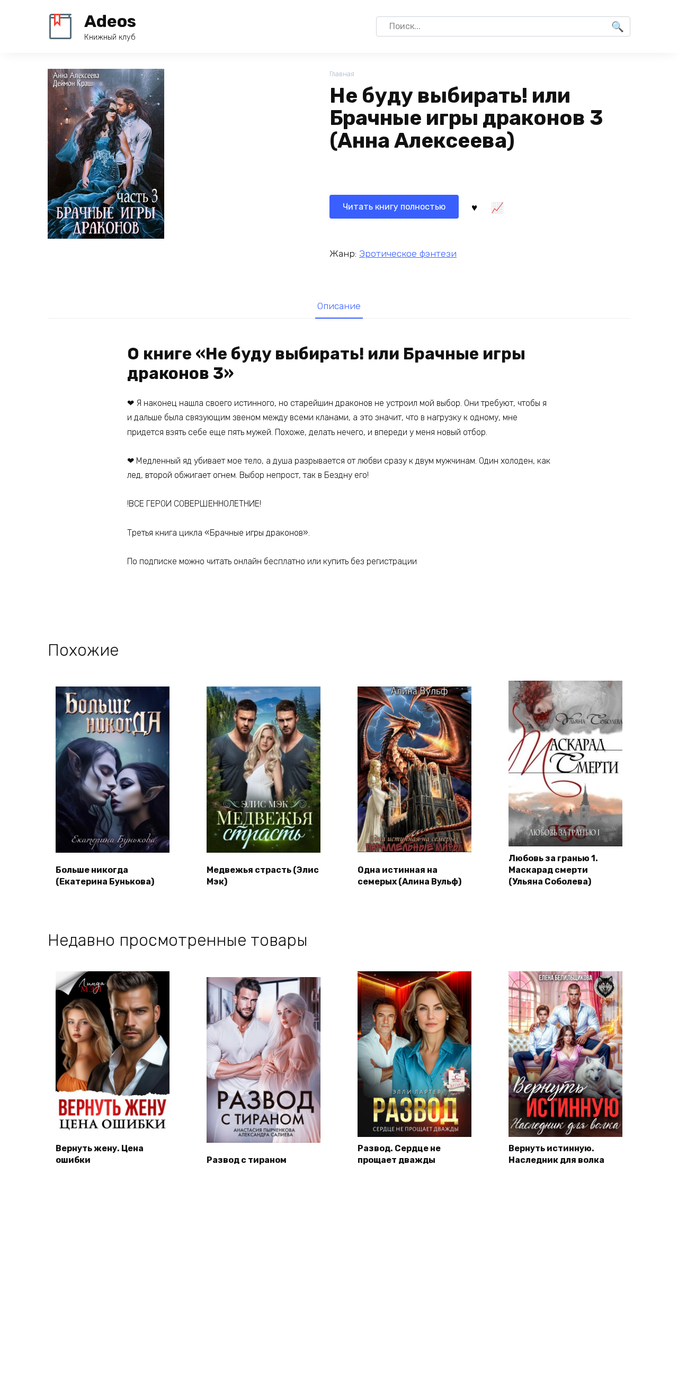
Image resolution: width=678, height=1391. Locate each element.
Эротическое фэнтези (408, 253)
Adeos (110, 21)
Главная (341, 74)
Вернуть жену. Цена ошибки (100, 1154)
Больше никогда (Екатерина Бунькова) (105, 876)
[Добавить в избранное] (474, 207)
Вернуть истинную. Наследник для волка (556, 1154)
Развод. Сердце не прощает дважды (399, 1154)
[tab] (338, 305)
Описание (339, 306)
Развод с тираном (247, 1160)
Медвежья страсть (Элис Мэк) (263, 876)
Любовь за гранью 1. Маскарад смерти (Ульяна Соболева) (553, 870)
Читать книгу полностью (394, 207)
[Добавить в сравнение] (497, 207)
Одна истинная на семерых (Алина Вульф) (409, 876)
